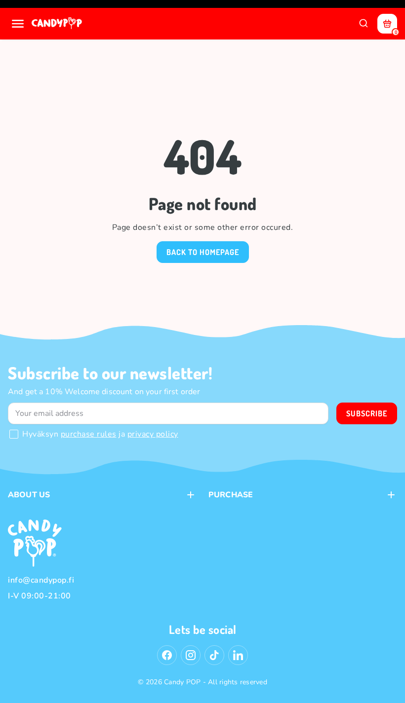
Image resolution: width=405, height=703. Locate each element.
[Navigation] (18, 23)
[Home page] (58, 24)
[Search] (363, 24)
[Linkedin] (238, 655)
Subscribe (366, 413)
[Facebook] (167, 655)
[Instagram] (191, 655)
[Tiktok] (214, 655)
